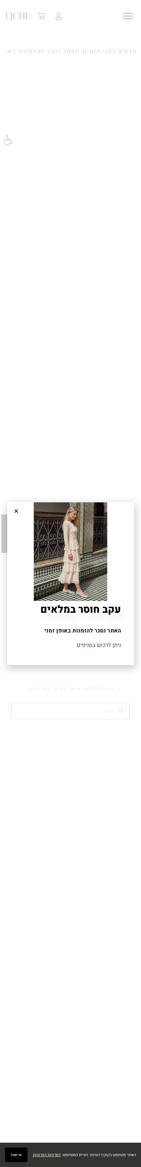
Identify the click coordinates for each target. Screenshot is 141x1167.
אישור (16, 1154)
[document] (70, 583)
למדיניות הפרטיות (47, 1155)
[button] (16, 511)
